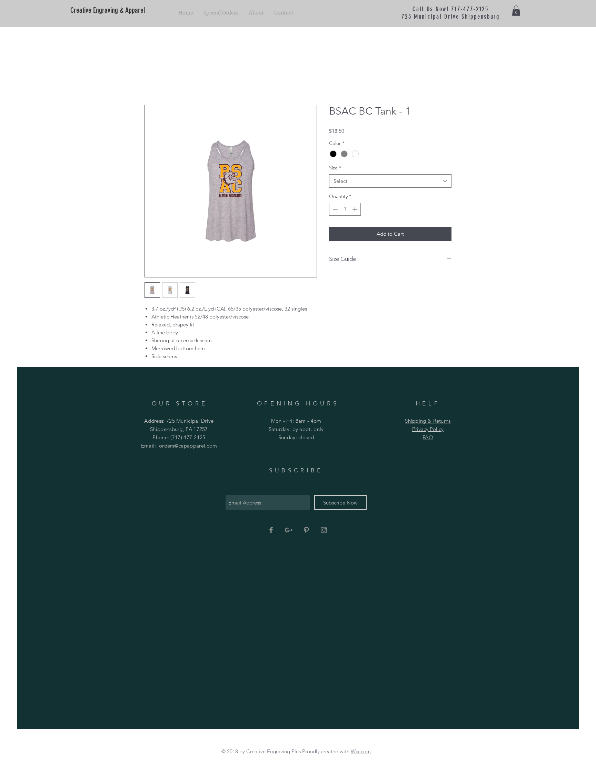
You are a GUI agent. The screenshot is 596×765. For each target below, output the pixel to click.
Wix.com (361, 751)
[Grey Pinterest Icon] (306, 530)
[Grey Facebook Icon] (271, 530)
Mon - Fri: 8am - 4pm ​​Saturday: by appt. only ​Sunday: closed (296, 429)
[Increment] (355, 209)
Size (335, 168)
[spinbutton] (345, 209)
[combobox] (390, 181)
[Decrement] (334, 209)
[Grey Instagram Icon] (324, 530)
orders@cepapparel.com (188, 445)
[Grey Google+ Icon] (289, 530)
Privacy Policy (428, 429)
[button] (516, 11)
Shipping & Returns (427, 421)
